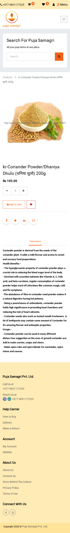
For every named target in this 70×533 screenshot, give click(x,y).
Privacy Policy (11, 487)
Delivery (7, 422)
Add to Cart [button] (15, 204)
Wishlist (7, 452)
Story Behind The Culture (17, 481)
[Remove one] (7, 191)
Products (7, 77)
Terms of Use (10, 493)
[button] (31, 205)
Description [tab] (35, 241)
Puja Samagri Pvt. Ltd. (35, 526)
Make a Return (11, 428)
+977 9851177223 (23, 399)
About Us (8, 470)
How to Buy (9, 416)
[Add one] (23, 191)
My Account (10, 446)
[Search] (59, 56)
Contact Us (9, 476)
